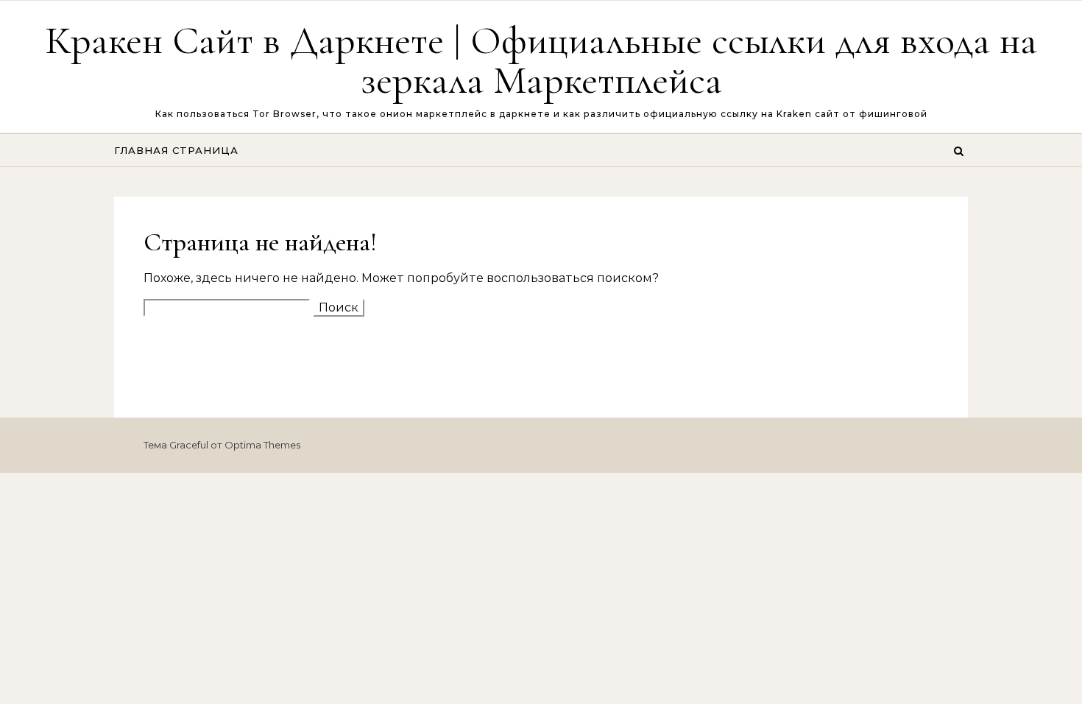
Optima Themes (262, 445)
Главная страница (176, 150)
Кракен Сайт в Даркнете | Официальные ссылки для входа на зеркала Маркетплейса (541, 60)
